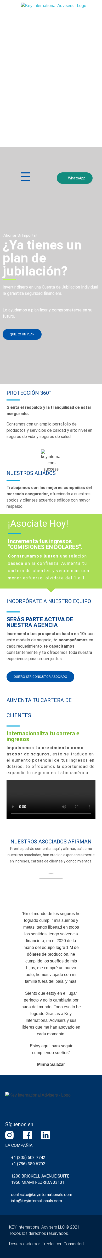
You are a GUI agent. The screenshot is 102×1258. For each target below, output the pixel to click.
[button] (51, 800)
